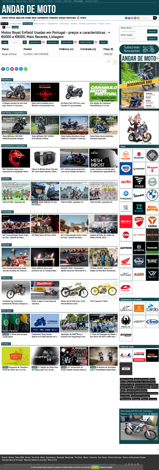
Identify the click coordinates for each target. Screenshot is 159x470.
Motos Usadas (126, 379)
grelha (8, 27)
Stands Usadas (126, 387)
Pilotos (145, 399)
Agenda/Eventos (141, 379)
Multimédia (7, 212)
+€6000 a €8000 (85, 42)
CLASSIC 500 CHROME (36, 54)
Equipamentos (51, 457)
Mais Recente (34, 42)
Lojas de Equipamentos (137, 390)
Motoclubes (71, 17)
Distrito (102, 42)
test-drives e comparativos (88, 23)
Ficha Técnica (102, 457)
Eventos (5, 17)
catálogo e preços (15, 23)
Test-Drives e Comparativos (13, 112)
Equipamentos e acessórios (13, 146)
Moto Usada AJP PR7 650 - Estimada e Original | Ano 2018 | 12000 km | (139, 412)
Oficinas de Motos (142, 387)
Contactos (93, 457)
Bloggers (136, 399)
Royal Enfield (66, 42)
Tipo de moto (52, 42)
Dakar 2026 (20, 17)
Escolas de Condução (140, 396)
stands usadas (64, 23)
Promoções (53, 17)
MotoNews (6, 79)
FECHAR (95, 467)
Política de (105, 467)
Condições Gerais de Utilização (12, 460)
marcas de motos (39, 23)
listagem (15, 27)
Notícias (11, 457)
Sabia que (6, 277)
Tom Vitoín (35, 457)
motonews (73, 23)
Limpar (5, 42)
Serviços (152, 399)
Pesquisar (152, 31)
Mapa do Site (52, 460)
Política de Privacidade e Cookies (134, 457)
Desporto (6, 244)
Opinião (28, 17)
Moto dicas (6, 310)
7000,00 (107, 54)
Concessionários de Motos (147, 385)
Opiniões (5, 179)
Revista (83, 17)
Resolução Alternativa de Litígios (35, 460)
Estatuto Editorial (115, 457)
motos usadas (27, 23)
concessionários (52, 23)
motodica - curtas (104, 23)
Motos (42, 457)
